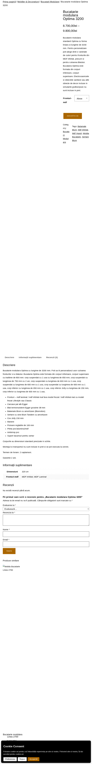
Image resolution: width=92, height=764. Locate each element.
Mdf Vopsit (77, 133)
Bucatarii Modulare (50, 2)
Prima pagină (9, 2)
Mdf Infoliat (83, 130)
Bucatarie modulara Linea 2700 (12, 735)
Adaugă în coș (72, 116)
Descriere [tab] (9, 357)
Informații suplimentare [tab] (30, 357)
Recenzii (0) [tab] (52, 357)
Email (6, 540)
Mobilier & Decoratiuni (28, 2)
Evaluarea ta (9, 505)
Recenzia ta (9, 512)
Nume (6, 529)
